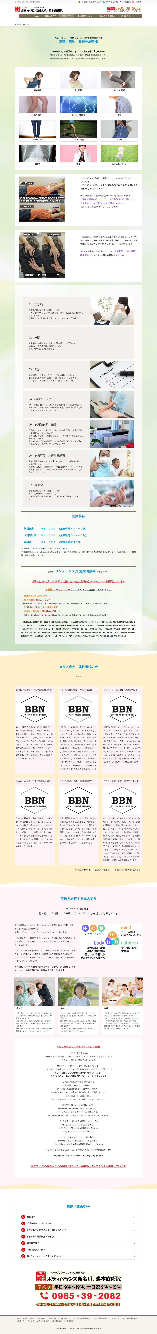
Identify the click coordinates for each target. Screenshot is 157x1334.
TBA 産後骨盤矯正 (107, 16)
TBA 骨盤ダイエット (85, 16)
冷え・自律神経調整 (129, 1318)
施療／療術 (66, 16)
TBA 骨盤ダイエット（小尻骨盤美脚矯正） (75, 1318)
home (37, 16)
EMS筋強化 (125, 16)
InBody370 (20, 1321)
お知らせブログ (43, 1321)
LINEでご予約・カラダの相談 (62, 1321)
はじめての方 (50, 16)
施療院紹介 (41, 1318)
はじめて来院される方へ (25, 1318)
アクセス (31, 1321)
